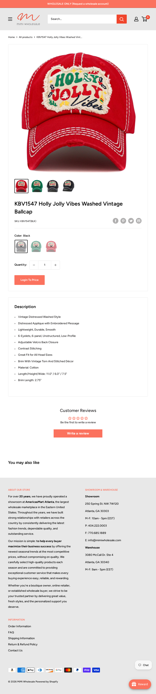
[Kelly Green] (36, 246)
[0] (144, 19)
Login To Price (30, 280)
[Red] (51, 246)
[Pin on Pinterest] (123, 221)
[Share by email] (139, 221)
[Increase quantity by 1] (55, 265)
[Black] (21, 246)
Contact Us (15, 650)
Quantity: (20, 264)
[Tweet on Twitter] (131, 221)
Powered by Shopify (47, 681)
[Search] (122, 19)
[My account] (136, 19)
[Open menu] (10, 19)
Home (11, 37)
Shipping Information (21, 638)
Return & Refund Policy (23, 644)
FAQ (11, 632)
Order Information (19, 626)
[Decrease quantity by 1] (34, 265)
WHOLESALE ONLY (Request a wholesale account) (78, 3)
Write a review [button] (78, 433)
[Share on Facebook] (115, 221)
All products (25, 37)
